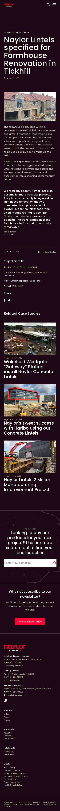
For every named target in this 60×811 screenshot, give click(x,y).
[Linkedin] (5, 700)
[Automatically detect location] (5, 563)
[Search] (54, 563)
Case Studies (19, 32)
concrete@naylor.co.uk (15, 665)
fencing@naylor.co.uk (15, 680)
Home (7, 32)
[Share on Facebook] (5, 300)
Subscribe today (31, 621)
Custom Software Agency (49, 803)
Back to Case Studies (47, 252)
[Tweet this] (9, 300)
